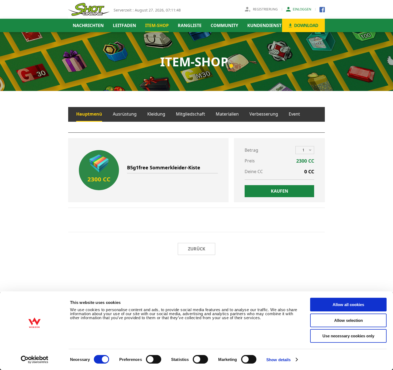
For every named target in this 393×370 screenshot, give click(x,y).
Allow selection (348, 320)
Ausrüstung (125, 114)
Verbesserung (263, 114)
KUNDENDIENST (264, 25)
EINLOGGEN (302, 9)
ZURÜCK (196, 249)
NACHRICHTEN (88, 25)
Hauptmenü (89, 114)
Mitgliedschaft (190, 114)
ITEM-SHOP (157, 25)
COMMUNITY (224, 25)
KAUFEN (279, 191)
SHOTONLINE (89, 9)
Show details (278, 359)
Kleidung (156, 114)
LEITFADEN (124, 25)
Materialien (227, 114)
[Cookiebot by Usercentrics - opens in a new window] (34, 360)
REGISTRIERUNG (265, 9)
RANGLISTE (190, 25)
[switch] (153, 359)
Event (294, 114)
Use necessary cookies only (348, 336)
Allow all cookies (348, 304)
